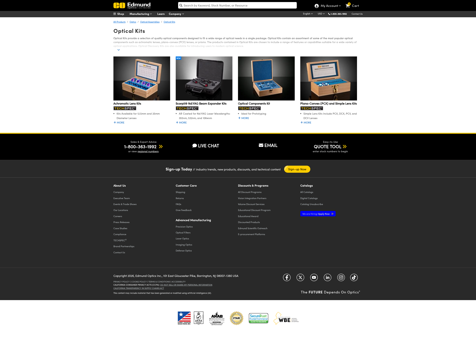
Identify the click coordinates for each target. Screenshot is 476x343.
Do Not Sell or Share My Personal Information (186, 284)
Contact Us (357, 13)
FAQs (178, 204)
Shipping (180, 192)
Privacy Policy (121, 281)
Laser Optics (182, 238)
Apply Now (316, 213)
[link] (354, 3)
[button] (340, 13)
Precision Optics (184, 226)
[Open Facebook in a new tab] (286, 279)
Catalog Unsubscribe (311, 204)
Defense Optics (184, 250)
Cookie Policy (139, 281)
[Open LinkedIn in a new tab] (327, 279)
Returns (180, 198)
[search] (237, 5)
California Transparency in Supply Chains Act (138, 288)
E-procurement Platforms (251, 234)
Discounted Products (249, 222)
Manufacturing (140, 14)
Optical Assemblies (150, 21)
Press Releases (121, 222)
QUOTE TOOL (327, 146)
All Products (119, 21)
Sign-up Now (297, 169)
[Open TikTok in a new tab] (354, 279)
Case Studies (120, 228)
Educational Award (248, 216)
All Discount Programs (250, 192)
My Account (329, 6)
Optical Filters (183, 232)
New (178, 58)
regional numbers (148, 151)
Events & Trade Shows (125, 204)
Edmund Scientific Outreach (252, 228)
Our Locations (120, 210)
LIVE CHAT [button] (208, 145)
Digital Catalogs (309, 198)
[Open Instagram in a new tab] (341, 279)
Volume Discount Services (251, 204)
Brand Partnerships (123, 246)
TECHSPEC (120, 240)
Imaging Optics (184, 244)
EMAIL (270, 145)
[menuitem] (122, 14)
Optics (133, 21)
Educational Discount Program (254, 210)
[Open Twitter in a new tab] (300, 279)
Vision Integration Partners (252, 198)
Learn (161, 14)
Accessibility (179, 281)
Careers (117, 216)
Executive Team (121, 198)
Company (175, 14)
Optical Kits (169, 21)
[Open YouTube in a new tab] (314, 279)
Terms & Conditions (159, 281)
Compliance (119, 234)
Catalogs (306, 192)
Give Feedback (184, 210)
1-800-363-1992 (339, 13)
